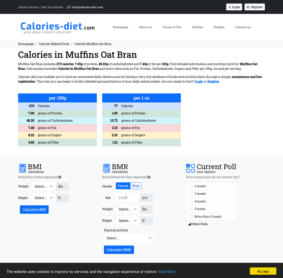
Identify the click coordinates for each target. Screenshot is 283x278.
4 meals (200, 201)
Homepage (120, 27)
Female (123, 186)
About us (145, 27)
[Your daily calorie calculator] (57, 27)
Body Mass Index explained (38, 177)
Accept (263, 271)
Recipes (219, 27)
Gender (107, 186)
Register (256, 7)
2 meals (200, 186)
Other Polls (199, 224)
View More (166, 271)
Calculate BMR (119, 249)
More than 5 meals (208, 216)
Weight (23, 186)
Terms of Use (172, 27)
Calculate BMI (34, 209)
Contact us (243, 27)
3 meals (200, 193)
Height (23, 198)
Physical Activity (116, 230)
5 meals (200, 209)
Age (108, 197)
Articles (197, 27)
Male (136, 186)
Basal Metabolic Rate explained (124, 177)
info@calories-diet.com (87, 7)
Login (235, 7)
